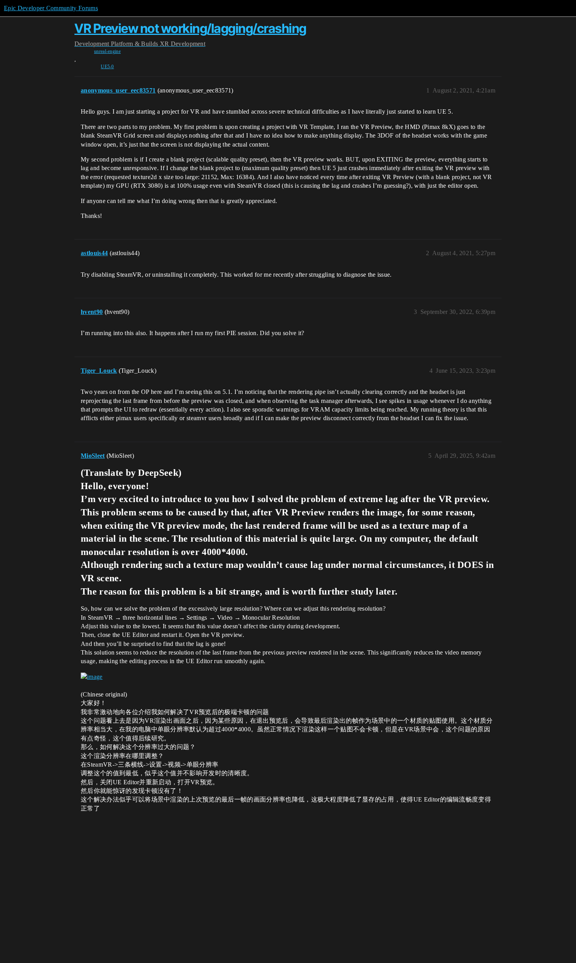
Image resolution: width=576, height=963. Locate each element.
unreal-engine (107, 51)
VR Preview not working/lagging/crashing (190, 28)
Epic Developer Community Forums (51, 8)
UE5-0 (107, 66)
